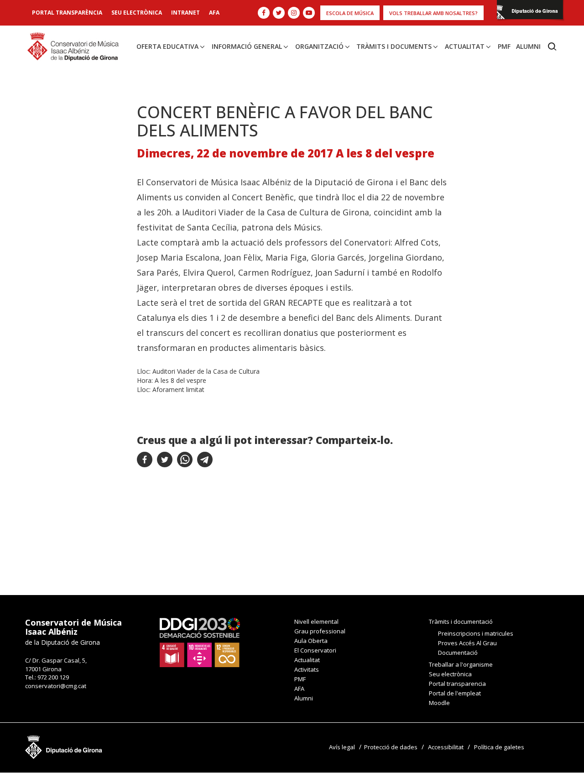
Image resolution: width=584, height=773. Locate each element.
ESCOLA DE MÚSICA (350, 13)
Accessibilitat (446, 747)
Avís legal (342, 747)
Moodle (439, 703)
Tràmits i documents (394, 46)
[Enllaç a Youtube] (309, 13)
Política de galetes (499, 747)
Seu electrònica (136, 12)
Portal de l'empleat (455, 693)
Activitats (306, 669)
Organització (319, 46)
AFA (214, 12)
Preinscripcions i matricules (475, 633)
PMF (504, 46)
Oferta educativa (167, 46)
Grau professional (319, 631)
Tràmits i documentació (461, 621)
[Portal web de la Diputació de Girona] (530, 12)
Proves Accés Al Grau (467, 643)
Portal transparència (67, 12)
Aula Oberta (311, 641)
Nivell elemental (316, 621)
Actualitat (465, 46)
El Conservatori (315, 650)
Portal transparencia (457, 683)
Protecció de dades (390, 747)
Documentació (458, 652)
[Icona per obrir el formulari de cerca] (552, 46)
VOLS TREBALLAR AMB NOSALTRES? (433, 13)
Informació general (247, 46)
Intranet (185, 12)
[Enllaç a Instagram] (294, 13)
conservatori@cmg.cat (55, 686)
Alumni (528, 46)
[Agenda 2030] (200, 642)
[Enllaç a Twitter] (279, 13)
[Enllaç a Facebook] (264, 13)
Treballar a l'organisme (461, 664)
